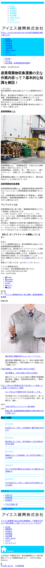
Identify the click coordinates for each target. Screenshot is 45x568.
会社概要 (13, 15)
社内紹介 (13, 11)
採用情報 (13, 13)
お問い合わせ (15, 18)
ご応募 (26, 258)
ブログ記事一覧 (11, 504)
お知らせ (8, 495)
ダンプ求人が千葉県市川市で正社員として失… (23, 392)
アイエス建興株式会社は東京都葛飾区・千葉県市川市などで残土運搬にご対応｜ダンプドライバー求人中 (22, 522)
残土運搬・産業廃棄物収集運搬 (17, 63)
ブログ (12, 20)
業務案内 (13, 8)
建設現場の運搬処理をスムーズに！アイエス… (23, 356)
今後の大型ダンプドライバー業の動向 (20, 406)
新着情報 (8, 498)
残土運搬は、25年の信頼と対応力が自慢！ (21, 373)
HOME (12, 6)
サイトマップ (15, 22)
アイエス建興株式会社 (14, 295)
